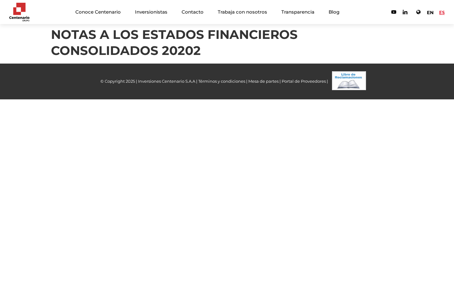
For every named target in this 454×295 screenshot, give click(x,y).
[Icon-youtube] (394, 12)
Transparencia (297, 12)
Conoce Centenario (98, 12)
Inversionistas (151, 12)
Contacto (193, 12)
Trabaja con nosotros (242, 12)
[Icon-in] (405, 12)
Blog (334, 12)
